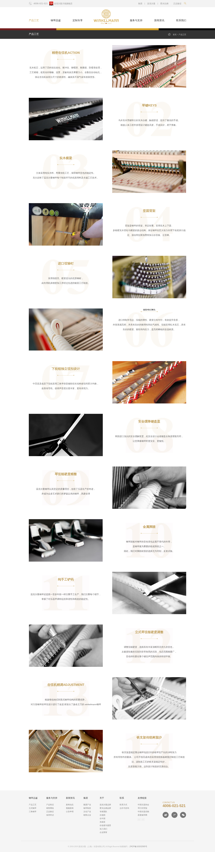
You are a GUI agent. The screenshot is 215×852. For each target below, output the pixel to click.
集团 (140, 3)
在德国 (102, 815)
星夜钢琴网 (142, 815)
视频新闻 (70, 808)
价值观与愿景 (105, 825)
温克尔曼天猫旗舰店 (63, 3)
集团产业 (87, 805)
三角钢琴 (32, 811)
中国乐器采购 (143, 811)
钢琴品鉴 (56, 20)
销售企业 (87, 815)
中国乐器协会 (143, 805)
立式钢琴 (32, 808)
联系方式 (123, 805)
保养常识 (50, 815)
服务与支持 (136, 20)
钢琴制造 (87, 808)
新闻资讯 (159, 20)
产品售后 (50, 805)
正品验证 (50, 811)
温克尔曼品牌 (105, 805)
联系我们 (181, 20)
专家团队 (103, 811)
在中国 (102, 818)
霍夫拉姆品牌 (105, 808)
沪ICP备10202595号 (138, 846)
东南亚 (102, 822)
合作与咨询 (124, 808)
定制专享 (78, 20)
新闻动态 (70, 805)
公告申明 (70, 811)
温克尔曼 (151, 3)
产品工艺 (34, 20)
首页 (175, 34)
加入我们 (103, 829)
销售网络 (50, 808)
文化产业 (87, 811)
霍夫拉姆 (164, 3)
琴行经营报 (142, 808)
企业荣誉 (103, 832)
